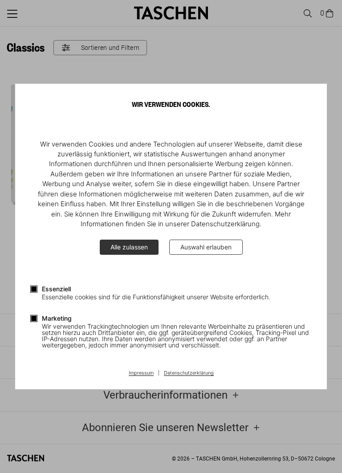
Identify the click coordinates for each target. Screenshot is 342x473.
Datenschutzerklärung (189, 373)
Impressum (141, 373)
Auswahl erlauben (206, 247)
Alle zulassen (129, 247)
